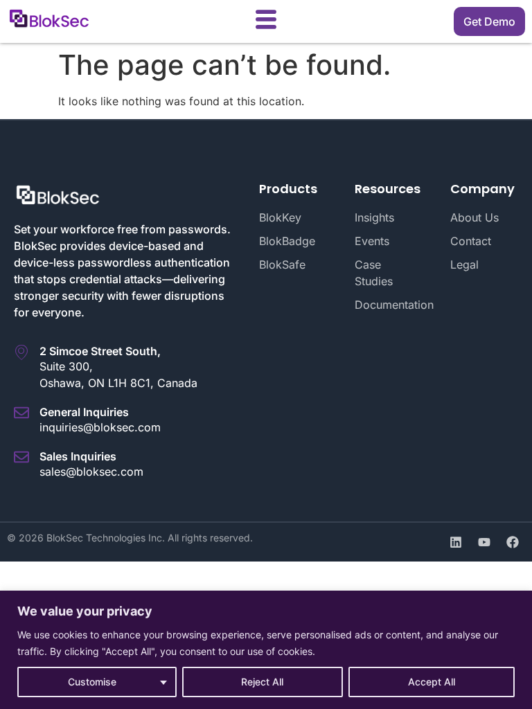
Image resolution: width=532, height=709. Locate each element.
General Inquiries (84, 412)
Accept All (431, 682)
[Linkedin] (455, 542)
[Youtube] (484, 542)
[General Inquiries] (21, 412)
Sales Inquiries (77, 456)
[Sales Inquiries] (21, 457)
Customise (92, 682)
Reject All (262, 682)
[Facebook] (512, 542)
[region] (266, 650)
